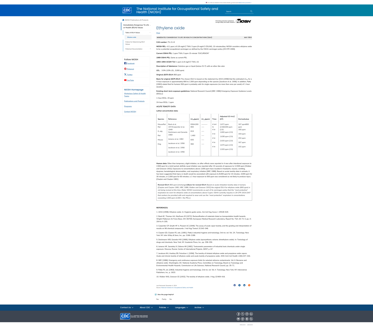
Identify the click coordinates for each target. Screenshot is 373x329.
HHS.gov (243, 325)
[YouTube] (238, 319)
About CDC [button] (145, 307)
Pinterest (130, 69)
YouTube (130, 80)
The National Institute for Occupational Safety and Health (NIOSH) (177, 10)
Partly (164, 299)
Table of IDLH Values (132, 33)
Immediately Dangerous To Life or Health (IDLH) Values (136, 26)
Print (158, 33)
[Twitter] (242, 314)
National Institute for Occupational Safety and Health (177, 288)
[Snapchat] (247, 319)
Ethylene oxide (131, 37)
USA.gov (250, 325)
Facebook (130, 63)
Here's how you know (244, 2)
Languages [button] (180, 307)
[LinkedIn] (251, 314)
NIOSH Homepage (133, 89)
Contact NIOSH (130, 111)
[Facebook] (238, 314)
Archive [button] (198, 307)
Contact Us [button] (125, 307)
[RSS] (251, 319)
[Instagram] (247, 314)
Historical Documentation (133, 49)
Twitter (129, 75)
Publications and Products (134, 101)
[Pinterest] (242, 319)
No (171, 299)
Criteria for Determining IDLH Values (135, 43)
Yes (157, 299)
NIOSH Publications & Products (136, 20)
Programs (128, 106)
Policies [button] (163, 307)
